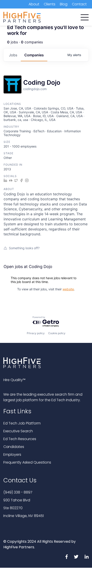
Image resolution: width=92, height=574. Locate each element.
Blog (63, 4)
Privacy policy (36, 333)
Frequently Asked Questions (27, 462)
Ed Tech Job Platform (22, 423)
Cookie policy (56, 333)
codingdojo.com (35, 89)
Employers (12, 454)
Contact (79, 4)
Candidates (13, 446)
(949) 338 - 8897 (17, 492)
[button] (84, 16)
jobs (13, 55)
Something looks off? (24, 248)
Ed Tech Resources (19, 438)
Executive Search (18, 431)
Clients (49, 4)
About (34, 4)
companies (34, 55)
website (68, 289)
